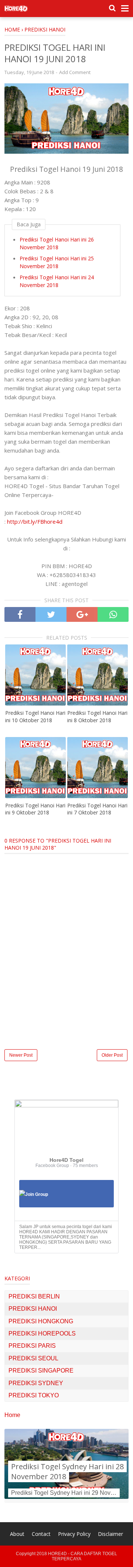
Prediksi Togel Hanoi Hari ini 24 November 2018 (57, 281)
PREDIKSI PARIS (32, 1346)
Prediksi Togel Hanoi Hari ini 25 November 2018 (57, 262)
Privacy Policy (74, 1533)
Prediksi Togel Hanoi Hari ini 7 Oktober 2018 (97, 809)
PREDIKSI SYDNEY (35, 1383)
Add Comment (75, 72)
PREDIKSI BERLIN (34, 1296)
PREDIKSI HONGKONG (40, 1321)
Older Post (112, 1055)
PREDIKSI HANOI (32, 1309)
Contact (41, 1533)
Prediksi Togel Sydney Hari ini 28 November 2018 (67, 1471)
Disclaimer (110, 1533)
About (17, 1533)
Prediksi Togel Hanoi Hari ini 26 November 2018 (57, 243)
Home (12, 1415)
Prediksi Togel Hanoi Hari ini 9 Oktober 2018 (35, 809)
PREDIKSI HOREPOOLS (42, 1333)
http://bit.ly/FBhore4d (34, 521)
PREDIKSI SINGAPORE (41, 1370)
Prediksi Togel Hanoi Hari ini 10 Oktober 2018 (35, 716)
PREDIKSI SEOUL (33, 1358)
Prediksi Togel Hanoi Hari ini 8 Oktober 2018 (97, 716)
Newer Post (21, 1055)
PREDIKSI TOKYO (33, 1395)
